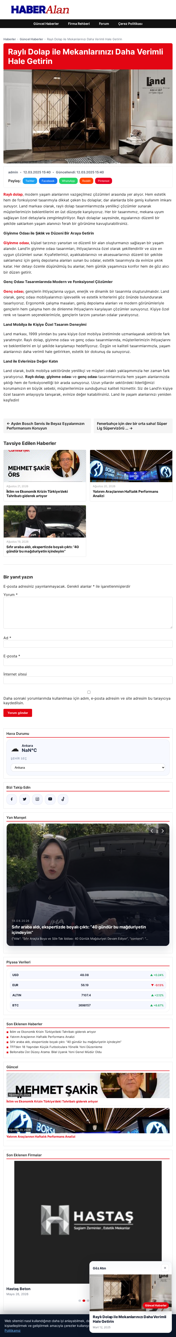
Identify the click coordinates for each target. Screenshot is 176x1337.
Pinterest (103, 181)
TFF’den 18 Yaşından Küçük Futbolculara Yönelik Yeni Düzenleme (56, 1047)
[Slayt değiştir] (79, 1301)
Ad (7, 638)
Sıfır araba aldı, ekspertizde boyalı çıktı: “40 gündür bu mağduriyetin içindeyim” (65, 1042)
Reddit (86, 181)
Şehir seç (19, 758)
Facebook (48, 181)
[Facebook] (11, 799)
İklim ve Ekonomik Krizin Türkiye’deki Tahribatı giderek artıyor (53, 1032)
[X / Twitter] (24, 799)
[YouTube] (50, 799)
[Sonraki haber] (162, 831)
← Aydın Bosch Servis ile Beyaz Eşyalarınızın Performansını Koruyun (46, 425)
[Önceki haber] (152, 831)
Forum (104, 24)
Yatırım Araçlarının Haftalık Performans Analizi (42, 1037)
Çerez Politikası (130, 24)
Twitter (29, 181)
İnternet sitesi (15, 674)
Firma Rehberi (79, 24)
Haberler (9, 39)
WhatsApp (68, 181)
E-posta (11, 656)
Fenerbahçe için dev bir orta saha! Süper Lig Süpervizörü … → (132, 425)
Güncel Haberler (46, 24)
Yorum (10, 594)
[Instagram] (37, 799)
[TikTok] (63, 799)
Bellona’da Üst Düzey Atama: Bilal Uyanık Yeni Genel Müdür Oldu (56, 1052)
